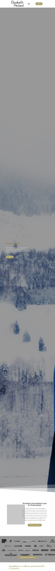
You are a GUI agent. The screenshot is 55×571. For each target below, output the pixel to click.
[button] (29, 4)
